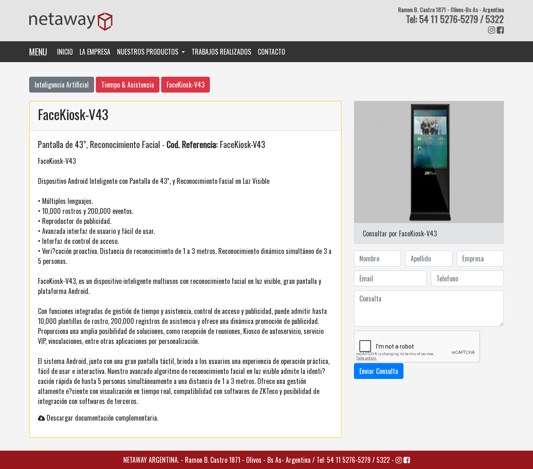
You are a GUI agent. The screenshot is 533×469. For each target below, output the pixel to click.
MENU (38, 51)
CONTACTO (271, 52)
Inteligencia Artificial (62, 85)
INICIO (66, 51)
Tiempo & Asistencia (127, 85)
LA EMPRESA (95, 52)
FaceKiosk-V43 (185, 85)
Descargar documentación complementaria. (102, 418)
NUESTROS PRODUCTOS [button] (148, 52)
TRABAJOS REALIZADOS (221, 52)
